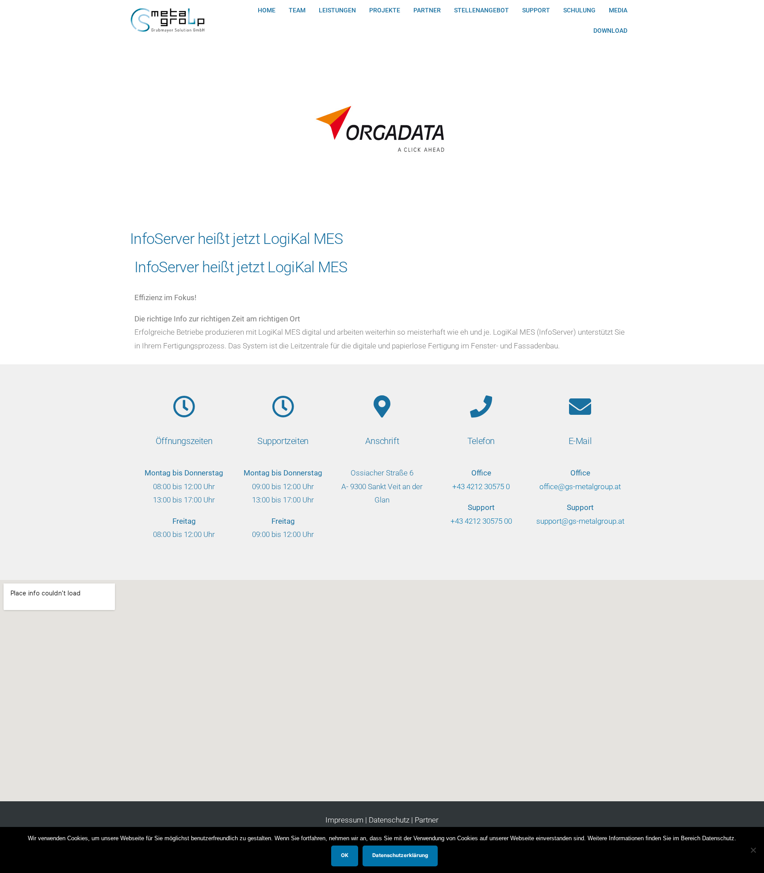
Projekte (384, 10)
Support (536, 10)
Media (618, 10)
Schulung (579, 10)
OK (344, 855)
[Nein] (753, 850)
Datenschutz (389, 819)
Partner (427, 10)
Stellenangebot (481, 10)
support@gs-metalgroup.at (580, 521)
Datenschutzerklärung (400, 855)
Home (266, 10)
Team (297, 10)
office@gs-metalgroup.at (580, 486)
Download (610, 30)
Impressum (344, 819)
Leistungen (337, 10)
